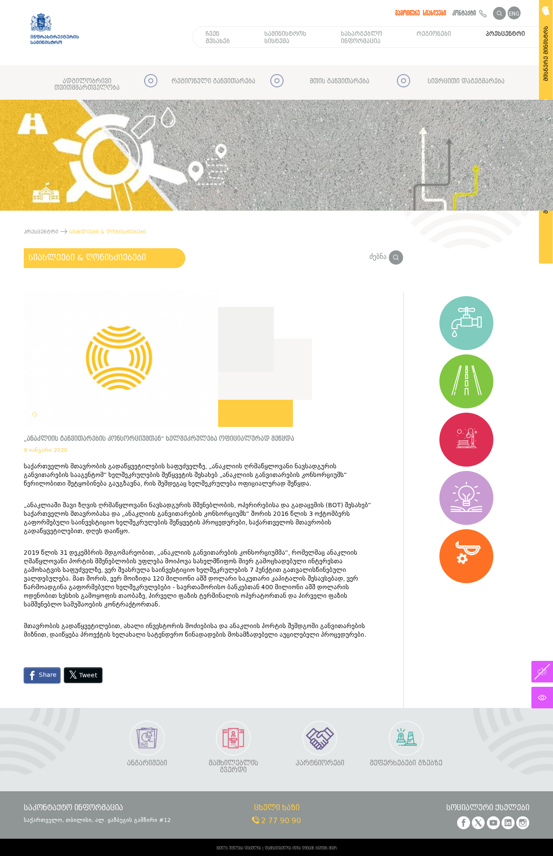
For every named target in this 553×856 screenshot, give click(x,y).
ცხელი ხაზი (276, 808)
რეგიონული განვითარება (213, 81)
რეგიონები (433, 34)
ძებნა (379, 257)
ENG (514, 13)
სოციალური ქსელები (487, 808)
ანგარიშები (147, 763)
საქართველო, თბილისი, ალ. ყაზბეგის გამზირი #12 (97, 820)
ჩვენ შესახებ (218, 37)
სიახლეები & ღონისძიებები (87, 257)
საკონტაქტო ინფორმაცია (73, 808)
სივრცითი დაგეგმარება (466, 81)
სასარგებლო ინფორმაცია (361, 37)
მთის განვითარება (339, 81)
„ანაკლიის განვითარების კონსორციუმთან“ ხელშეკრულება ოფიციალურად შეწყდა (159, 439)
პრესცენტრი (505, 34)
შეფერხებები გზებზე (406, 763)
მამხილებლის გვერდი (233, 767)
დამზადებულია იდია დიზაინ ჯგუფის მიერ (301, 848)
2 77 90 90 (280, 820)
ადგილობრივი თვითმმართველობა (87, 85)
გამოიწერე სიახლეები (420, 12)
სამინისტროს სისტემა (285, 37)
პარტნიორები (320, 763)
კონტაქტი (465, 12)
